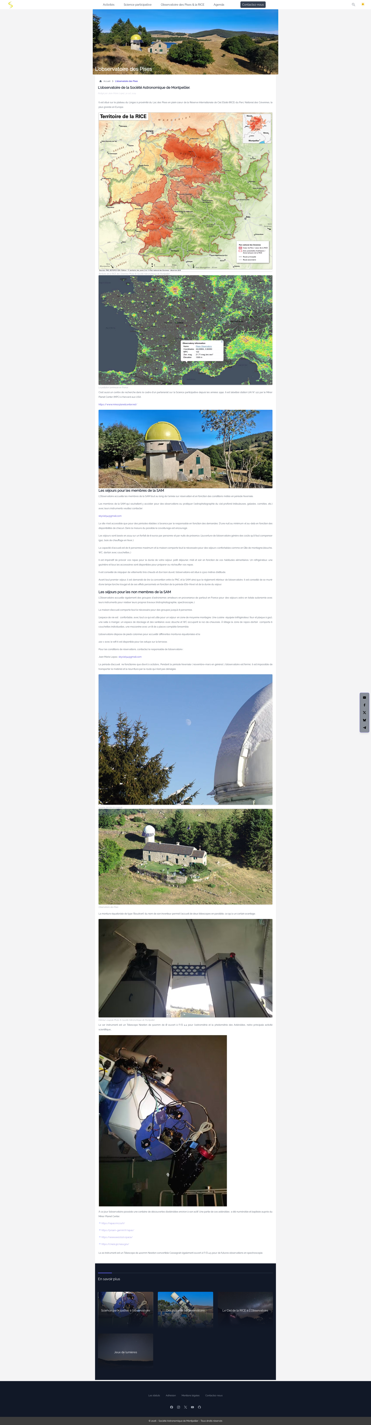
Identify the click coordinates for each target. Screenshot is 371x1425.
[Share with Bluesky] (364, 720)
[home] (10, 5)
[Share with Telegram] (364, 727)
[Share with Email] (364, 697)
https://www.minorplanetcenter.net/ (118, 404)
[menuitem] (109, 4)
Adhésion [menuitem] (171, 1395)
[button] (353, 4)
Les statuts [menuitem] (154, 1395)
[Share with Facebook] (364, 705)
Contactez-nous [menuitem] (253, 4)
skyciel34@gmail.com (110, 516)
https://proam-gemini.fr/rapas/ (117, 1230)
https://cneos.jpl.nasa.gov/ (115, 1244)
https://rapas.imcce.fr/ (113, 1223)
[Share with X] (364, 712)
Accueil (106, 81)
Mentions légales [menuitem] (191, 1395)
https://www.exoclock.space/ (117, 1237)
